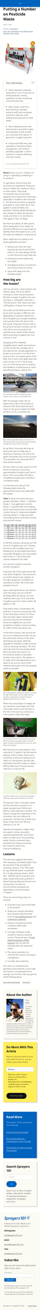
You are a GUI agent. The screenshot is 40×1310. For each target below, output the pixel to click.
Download (26, 982)
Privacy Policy (32, 1306)
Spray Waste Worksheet (11, 982)
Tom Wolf (14, 29)
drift (8, 31)
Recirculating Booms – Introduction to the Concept (18, 1140)
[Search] (11, 1184)
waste (17, 33)
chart (5, 31)
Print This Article (16, 1096)
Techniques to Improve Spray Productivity (19, 1149)
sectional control (8, 33)
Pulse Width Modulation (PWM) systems (21, 940)
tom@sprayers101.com (13, 1253)
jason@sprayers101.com (13, 1244)
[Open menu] (20, 3)
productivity (15, 31)
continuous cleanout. (16, 919)
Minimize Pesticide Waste (17, 1132)
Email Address (8, 1272)
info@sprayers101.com (13, 1235)
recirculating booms (26, 31)
